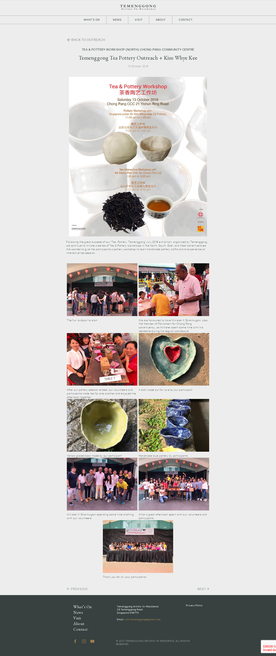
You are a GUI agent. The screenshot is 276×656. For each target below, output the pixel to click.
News (117, 19)
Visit (139, 19)
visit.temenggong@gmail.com (143, 619)
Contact (186, 19)
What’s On (92, 19)
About (161, 19)
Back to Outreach (85, 39)
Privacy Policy (194, 605)
